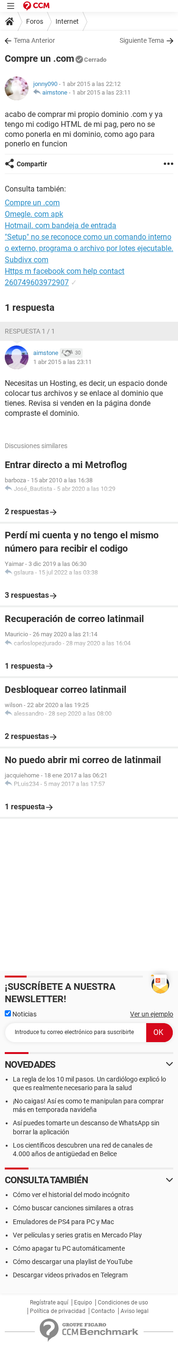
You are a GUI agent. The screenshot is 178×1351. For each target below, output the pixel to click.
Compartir (32, 164)
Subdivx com (26, 259)
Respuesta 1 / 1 (30, 331)
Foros (34, 21)
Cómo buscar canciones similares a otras (73, 1208)
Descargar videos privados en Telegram (70, 1275)
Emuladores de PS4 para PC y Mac (63, 1222)
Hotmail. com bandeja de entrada (60, 225)
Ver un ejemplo (151, 1014)
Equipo (83, 1302)
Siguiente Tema (142, 40)
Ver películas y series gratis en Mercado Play (77, 1235)
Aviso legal (135, 1311)
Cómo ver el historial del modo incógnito (71, 1194)
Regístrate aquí (49, 1302)
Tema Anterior (34, 40)
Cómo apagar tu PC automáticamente (69, 1248)
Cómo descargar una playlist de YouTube (72, 1261)
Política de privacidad (57, 1311)
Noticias (24, 1014)
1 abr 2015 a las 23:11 (101, 92)
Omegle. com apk (34, 214)
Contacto (103, 1311)
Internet (67, 21)
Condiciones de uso (123, 1302)
